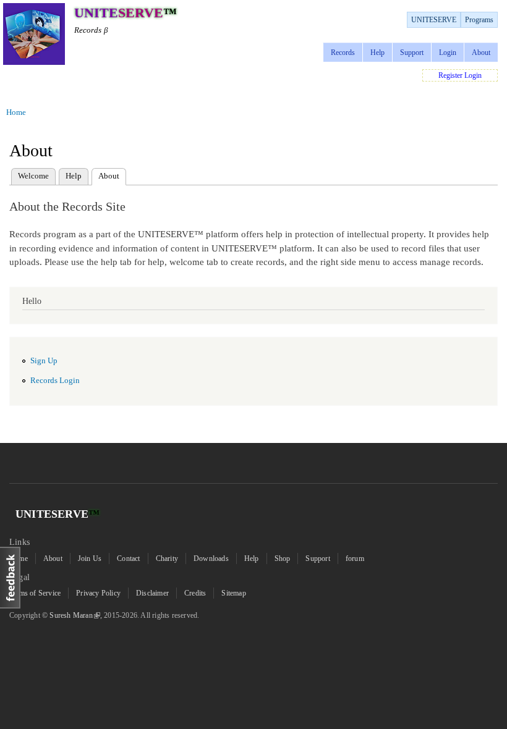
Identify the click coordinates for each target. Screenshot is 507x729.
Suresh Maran (70, 615)
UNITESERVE (433, 19)
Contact (128, 558)
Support (412, 52)
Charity (167, 558)
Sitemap (233, 593)
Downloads (211, 558)
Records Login (55, 380)
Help (377, 52)
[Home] (34, 36)
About (481, 52)
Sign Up (44, 360)
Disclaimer (152, 593)
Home (16, 112)
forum (355, 558)
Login (447, 52)
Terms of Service (35, 593)
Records (343, 52)
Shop (283, 558)
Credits (195, 593)
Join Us (89, 558)
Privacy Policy (98, 593)
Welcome (33, 175)
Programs (479, 19)
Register (450, 75)
